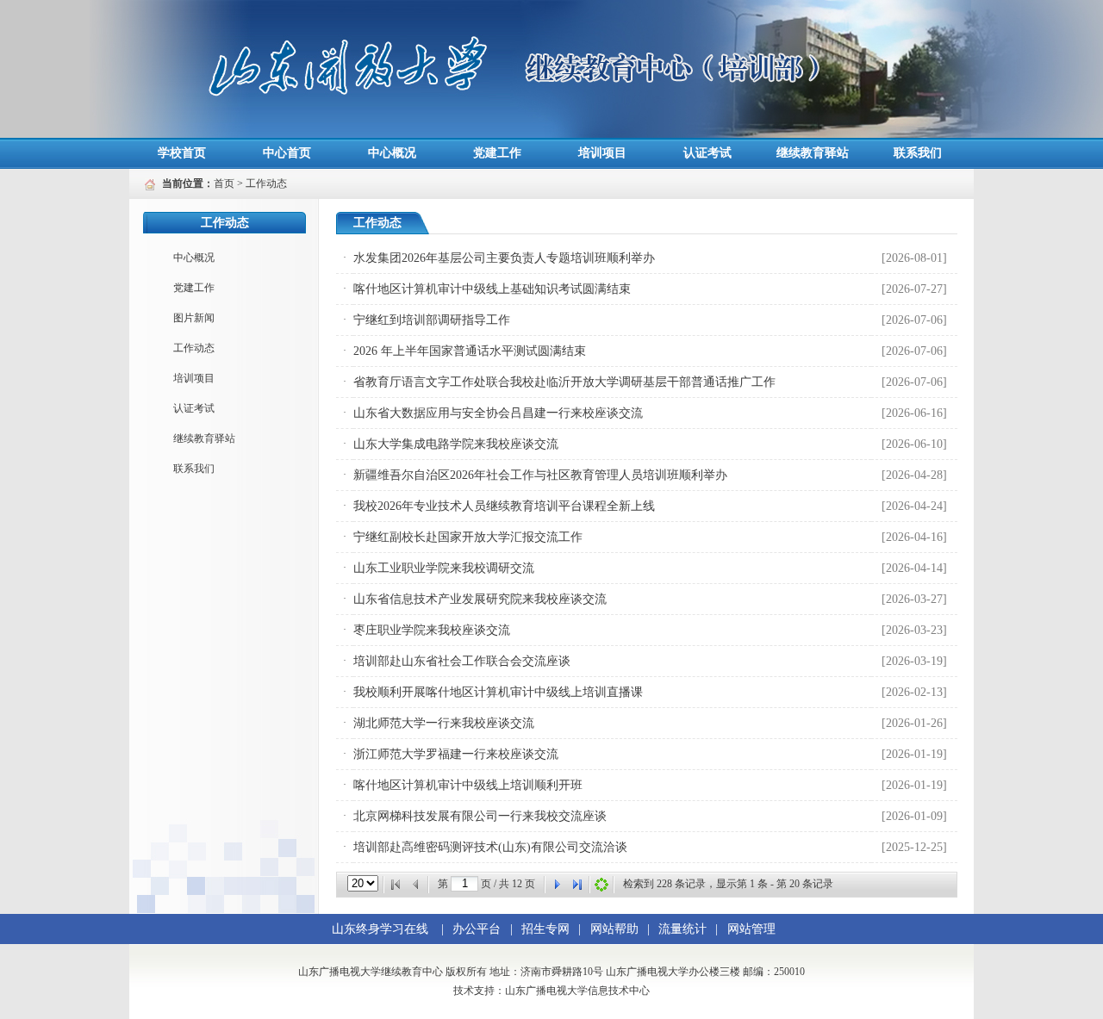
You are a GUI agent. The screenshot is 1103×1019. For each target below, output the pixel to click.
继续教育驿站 (812, 152)
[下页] (556, 884)
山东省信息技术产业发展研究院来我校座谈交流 (480, 599)
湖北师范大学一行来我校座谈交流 (443, 723)
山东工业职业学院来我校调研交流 (443, 568)
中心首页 (287, 152)
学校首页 (182, 152)
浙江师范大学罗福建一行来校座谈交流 (455, 754)
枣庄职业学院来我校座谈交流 (431, 630)
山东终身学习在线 (380, 929)
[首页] (395, 884)
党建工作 (497, 152)
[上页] (416, 884)
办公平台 (476, 929)
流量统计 (682, 929)
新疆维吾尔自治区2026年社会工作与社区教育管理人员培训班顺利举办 (540, 475)
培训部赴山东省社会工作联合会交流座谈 (461, 661)
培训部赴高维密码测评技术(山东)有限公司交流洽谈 (490, 847)
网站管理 (751, 929)
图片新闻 (194, 318)
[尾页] (577, 884)
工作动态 (266, 183)
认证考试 (707, 152)
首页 (224, 183)
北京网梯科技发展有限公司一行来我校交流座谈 (480, 816)
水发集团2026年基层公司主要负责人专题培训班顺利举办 (504, 258)
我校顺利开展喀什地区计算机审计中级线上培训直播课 (498, 692)
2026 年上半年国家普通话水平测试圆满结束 (469, 351)
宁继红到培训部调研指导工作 (431, 320)
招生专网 (545, 929)
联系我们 (918, 152)
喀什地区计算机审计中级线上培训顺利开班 (468, 785)
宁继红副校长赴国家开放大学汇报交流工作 (468, 537)
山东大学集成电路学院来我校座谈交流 (455, 444)
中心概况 (392, 152)
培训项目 (602, 152)
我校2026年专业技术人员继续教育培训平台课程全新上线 (504, 506)
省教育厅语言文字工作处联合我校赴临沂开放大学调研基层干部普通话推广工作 (564, 382)
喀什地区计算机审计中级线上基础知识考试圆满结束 (492, 289)
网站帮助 (614, 929)
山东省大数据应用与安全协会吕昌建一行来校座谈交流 (498, 413)
